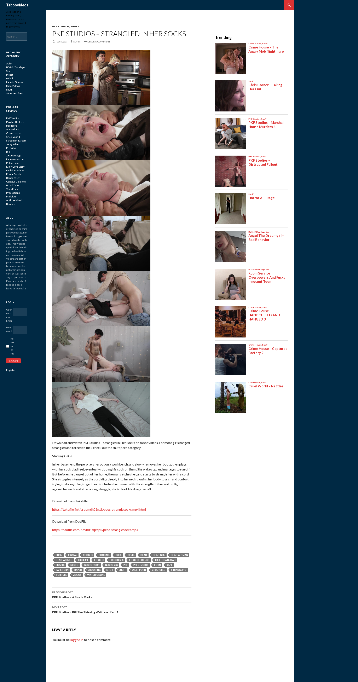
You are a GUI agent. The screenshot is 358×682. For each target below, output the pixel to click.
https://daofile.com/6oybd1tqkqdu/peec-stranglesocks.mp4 (95, 530)
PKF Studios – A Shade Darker (73, 595)
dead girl (159, 555)
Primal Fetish (13, 174)
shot (109, 569)
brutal (72, 555)
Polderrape (12, 162)
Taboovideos (17, 5)
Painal (9, 78)
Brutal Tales (12, 185)
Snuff (74, 26)
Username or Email (9, 315)
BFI (8, 151)
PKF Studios (60, 26)
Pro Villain (11, 148)
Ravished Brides (15, 170)
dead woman (179, 555)
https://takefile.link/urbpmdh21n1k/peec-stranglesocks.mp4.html (99, 509)
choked (88, 555)
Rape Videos (13, 85)
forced (99, 560)
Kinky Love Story (15, 166)
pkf (125, 564)
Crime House (13, 133)
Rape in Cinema (14, 82)
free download (165, 560)
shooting (94, 569)
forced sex (116, 560)
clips (118, 555)
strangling (178, 569)
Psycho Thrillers (15, 121)
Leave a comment (98, 41)
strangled (159, 569)
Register (11, 370)
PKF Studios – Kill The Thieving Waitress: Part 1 (85, 610)
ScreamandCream (16, 140)
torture (61, 574)
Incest (9, 74)
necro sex (111, 564)
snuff (122, 569)
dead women (64, 560)
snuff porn (139, 569)
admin (77, 41)
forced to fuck (139, 560)
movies (60, 564)
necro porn (91, 564)
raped (78, 569)
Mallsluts (11, 196)
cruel (131, 555)
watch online (96, 574)
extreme (83, 560)
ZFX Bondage (13, 155)
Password (9, 329)
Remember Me (12, 346)
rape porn (62, 569)
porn (157, 564)
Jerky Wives (13, 144)
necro (74, 564)
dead (143, 555)
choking (104, 555)
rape (169, 564)
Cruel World (13, 136)
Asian (9, 63)
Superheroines (14, 93)
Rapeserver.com (15, 159)
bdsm (59, 555)
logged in (76, 640)
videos (77, 574)
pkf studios (140, 564)
